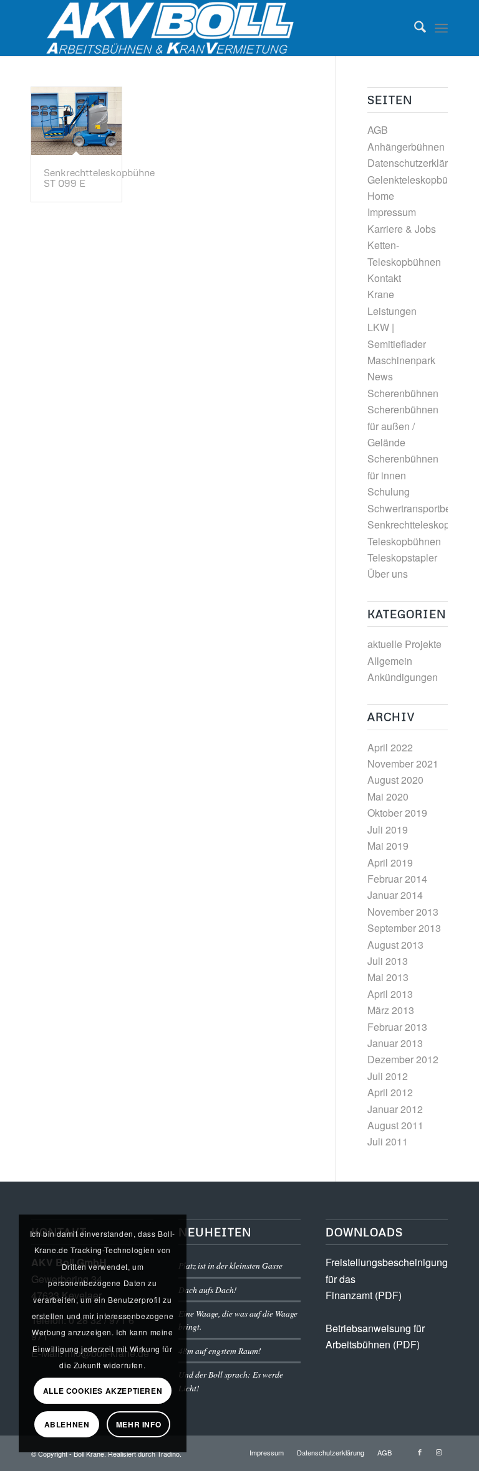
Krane (380, 294)
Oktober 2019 (397, 813)
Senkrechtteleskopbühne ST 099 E (99, 178)
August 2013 (395, 945)
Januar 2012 (395, 1109)
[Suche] (414, 28)
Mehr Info (138, 1424)
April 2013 (390, 994)
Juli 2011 (387, 1141)
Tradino (168, 1454)
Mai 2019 (388, 846)
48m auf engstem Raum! (219, 1350)
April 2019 (390, 862)
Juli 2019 (387, 829)
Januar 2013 (395, 1043)
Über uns (387, 573)
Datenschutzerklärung (416, 163)
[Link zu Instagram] (438, 1451)
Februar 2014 (397, 879)
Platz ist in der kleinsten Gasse (230, 1265)
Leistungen (392, 311)
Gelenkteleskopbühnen (418, 179)
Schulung (388, 491)
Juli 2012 (387, 1076)
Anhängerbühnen (406, 146)
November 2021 (402, 763)
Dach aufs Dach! (207, 1289)
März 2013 (390, 1010)
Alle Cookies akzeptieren (102, 1390)
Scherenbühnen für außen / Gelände (402, 425)
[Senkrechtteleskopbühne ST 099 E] (76, 121)
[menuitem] (414, 28)
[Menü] (441, 28)
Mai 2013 (388, 977)
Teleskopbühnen (404, 541)
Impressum (391, 212)
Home (380, 196)
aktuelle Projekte (404, 644)
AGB (377, 130)
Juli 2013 (387, 961)
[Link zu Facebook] (419, 1451)
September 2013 (404, 928)
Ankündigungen (402, 677)
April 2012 (390, 1092)
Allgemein (389, 661)
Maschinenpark (401, 360)
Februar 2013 (397, 1027)
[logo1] (173, 28)
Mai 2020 (388, 796)
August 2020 (395, 780)
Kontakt (384, 278)
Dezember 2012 (402, 1059)
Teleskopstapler (402, 557)
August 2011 (395, 1125)
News (380, 376)
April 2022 (390, 747)
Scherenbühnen (402, 393)
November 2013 (402, 912)
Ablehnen (67, 1424)
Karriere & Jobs (401, 229)
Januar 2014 (395, 895)
